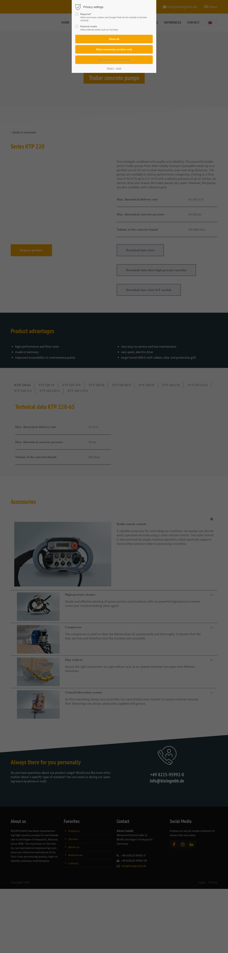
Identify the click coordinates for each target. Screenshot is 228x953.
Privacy (110, 68)
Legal (118, 68)
